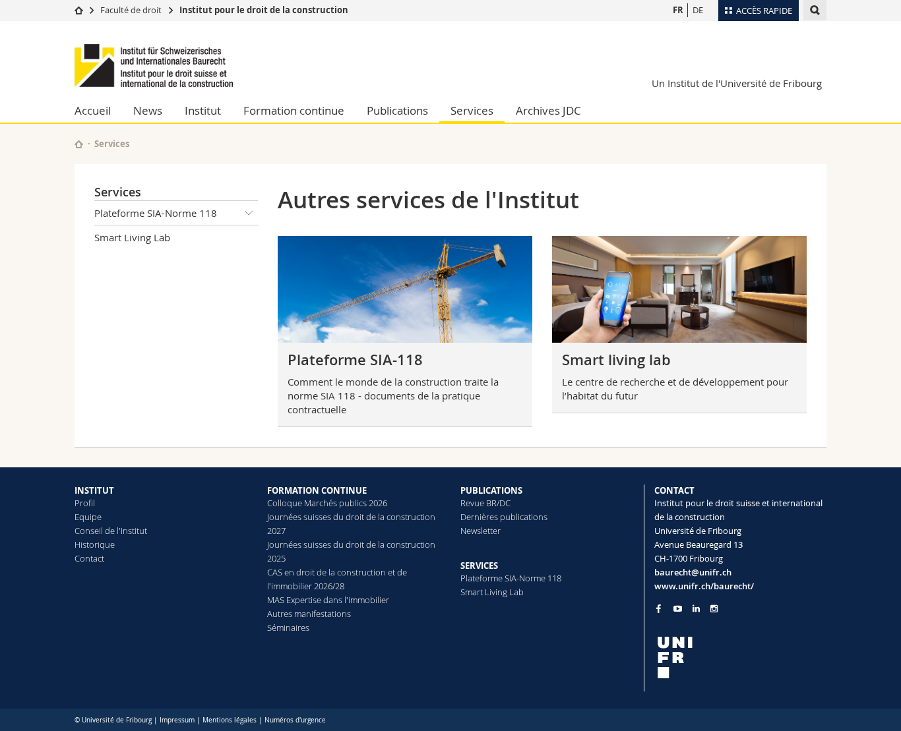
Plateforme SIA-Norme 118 (155, 212)
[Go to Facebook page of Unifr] (658, 608)
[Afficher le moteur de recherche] (814, 10)
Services (471, 110)
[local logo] (740, 657)
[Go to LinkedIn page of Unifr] (696, 608)
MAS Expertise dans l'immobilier (328, 600)
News (147, 110)
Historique (95, 544)
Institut (203, 110)
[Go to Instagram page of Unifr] (714, 608)
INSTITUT (94, 490)
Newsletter (480, 531)
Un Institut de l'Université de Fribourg (737, 83)
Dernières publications (503, 517)
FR (678, 10)
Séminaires (288, 627)
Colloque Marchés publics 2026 (327, 503)
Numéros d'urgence (295, 720)
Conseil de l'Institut (111, 531)
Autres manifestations (309, 614)
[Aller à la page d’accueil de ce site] (79, 144)
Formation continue (293, 110)
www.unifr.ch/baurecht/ (704, 586)
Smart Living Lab (132, 237)
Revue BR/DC (485, 503)
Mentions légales (229, 720)
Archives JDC (548, 110)
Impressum (177, 720)
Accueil (93, 110)
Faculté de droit (132, 10)
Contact (89, 558)
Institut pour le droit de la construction (263, 10)
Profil (85, 503)
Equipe (88, 517)
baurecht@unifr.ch (692, 572)
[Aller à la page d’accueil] (79, 10)
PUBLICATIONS (491, 490)
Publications (397, 110)
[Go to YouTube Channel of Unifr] (677, 608)
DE (698, 10)
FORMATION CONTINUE (317, 490)
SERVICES (479, 565)
